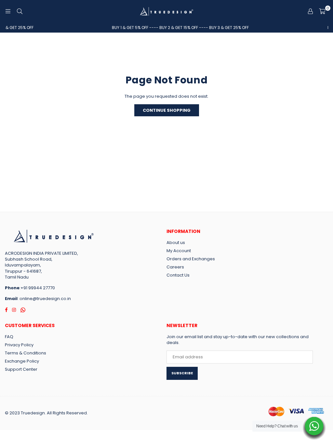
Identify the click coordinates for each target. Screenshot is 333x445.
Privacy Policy (19, 345)
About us (175, 242)
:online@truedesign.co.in (44, 298)
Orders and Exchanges (190, 259)
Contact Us (178, 275)
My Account (178, 251)
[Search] (19, 11)
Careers (175, 267)
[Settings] (310, 11)
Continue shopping (167, 110)
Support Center (21, 369)
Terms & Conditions (25, 353)
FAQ (9, 337)
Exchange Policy (22, 361)
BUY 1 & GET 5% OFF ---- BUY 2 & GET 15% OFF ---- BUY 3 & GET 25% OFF (177, 27)
